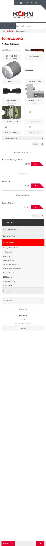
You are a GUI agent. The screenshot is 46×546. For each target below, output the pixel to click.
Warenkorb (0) (32, 3)
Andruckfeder (34, 56)
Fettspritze (23, 315)
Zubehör (9, 222)
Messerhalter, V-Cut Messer (35, 101)
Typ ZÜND (12, 160)
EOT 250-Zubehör (11, 132)
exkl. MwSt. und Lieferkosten (23, 323)
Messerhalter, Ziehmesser (11, 101)
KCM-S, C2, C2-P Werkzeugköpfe (11, 57)
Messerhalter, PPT (11, 121)
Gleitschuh (11, 81)
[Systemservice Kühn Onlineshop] (23, 14)
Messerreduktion (34, 81)
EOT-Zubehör (34, 121)
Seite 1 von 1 (38, 144)
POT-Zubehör (34, 132)
